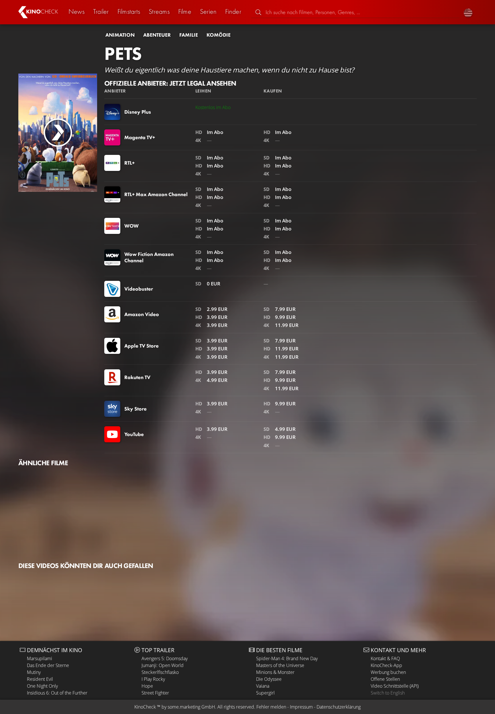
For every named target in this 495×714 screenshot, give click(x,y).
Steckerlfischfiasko (160, 672)
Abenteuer (157, 34)
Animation (120, 34)
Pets (123, 53)
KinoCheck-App (386, 665)
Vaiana (262, 686)
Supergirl (265, 693)
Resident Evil (40, 679)
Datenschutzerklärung (339, 707)
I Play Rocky (153, 679)
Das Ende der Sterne (48, 665)
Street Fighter (155, 693)
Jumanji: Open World (163, 665)
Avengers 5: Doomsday (165, 658)
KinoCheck (145, 707)
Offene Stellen (385, 679)
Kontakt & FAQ (385, 658)
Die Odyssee (269, 679)
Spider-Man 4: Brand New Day (287, 658)
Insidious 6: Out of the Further (57, 693)
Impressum (301, 707)
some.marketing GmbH (191, 707)
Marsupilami (39, 658)
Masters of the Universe (280, 665)
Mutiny (34, 672)
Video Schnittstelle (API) (395, 686)
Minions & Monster (275, 672)
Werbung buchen (388, 672)
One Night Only (42, 686)
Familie (188, 34)
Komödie (219, 34)
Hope (147, 686)
